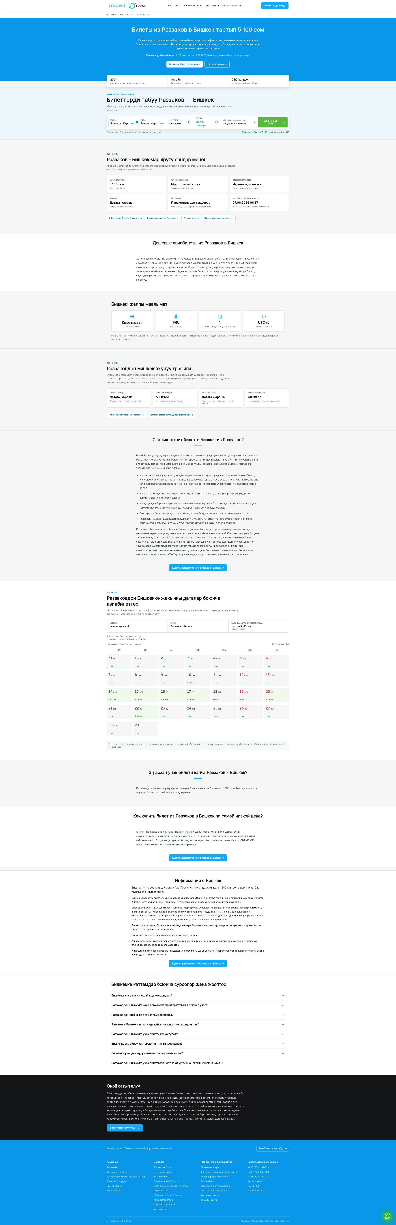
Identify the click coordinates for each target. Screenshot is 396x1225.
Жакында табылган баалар (168, 1195)
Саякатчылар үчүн (231, 5)
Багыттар (173, 5)
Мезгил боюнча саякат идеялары (171, 1186)
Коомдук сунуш (209, 1200)
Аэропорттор (161, 1190)
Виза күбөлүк (208, 1181)
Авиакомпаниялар (193, 5)
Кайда (113, 120)
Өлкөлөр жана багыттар (167, 1181)
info (255, 1190)
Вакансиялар (114, 1190)
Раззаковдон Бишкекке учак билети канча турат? (144, 1034)
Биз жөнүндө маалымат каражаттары (127, 1176)
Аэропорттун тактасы (166, 1204)
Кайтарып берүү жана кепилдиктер (219, 1172)
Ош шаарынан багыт (165, 1172)
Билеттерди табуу (274, 5)
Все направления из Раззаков (162, 218)
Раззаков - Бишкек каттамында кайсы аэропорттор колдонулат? (155, 1024)
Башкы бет (112, 14)
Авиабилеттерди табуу (273, 1148)
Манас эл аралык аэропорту (219, 218)
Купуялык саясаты (210, 1195)
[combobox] (120, 123)
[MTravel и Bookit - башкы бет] (128, 5)
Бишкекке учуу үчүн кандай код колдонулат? (141, 995)
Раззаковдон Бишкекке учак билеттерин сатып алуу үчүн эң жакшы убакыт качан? (167, 1063)
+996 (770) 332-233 (258, 1172)
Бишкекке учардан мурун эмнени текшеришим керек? (147, 1053)
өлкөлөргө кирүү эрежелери (216, 1186)
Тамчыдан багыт (163, 1176)
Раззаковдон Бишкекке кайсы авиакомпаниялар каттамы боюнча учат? (159, 1005)
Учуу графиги (212, 5)
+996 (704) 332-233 (258, 1176)
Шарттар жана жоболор (214, 1190)
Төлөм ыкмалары (210, 1167)
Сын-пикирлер (114, 1186)
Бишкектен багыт (163, 1167)
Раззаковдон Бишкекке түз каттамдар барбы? (142, 1014)
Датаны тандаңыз (217, 64)
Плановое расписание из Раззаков (126, 415)
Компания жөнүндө (117, 1172)
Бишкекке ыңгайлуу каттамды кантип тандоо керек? (146, 1043)
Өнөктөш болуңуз (116, 1181)
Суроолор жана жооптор (214, 1176)
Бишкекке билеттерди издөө (184, 64)
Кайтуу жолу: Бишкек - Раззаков (125, 218)
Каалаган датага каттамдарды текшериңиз (171, 415)
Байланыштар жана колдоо (263, 1161)
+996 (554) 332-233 (258, 1167)
